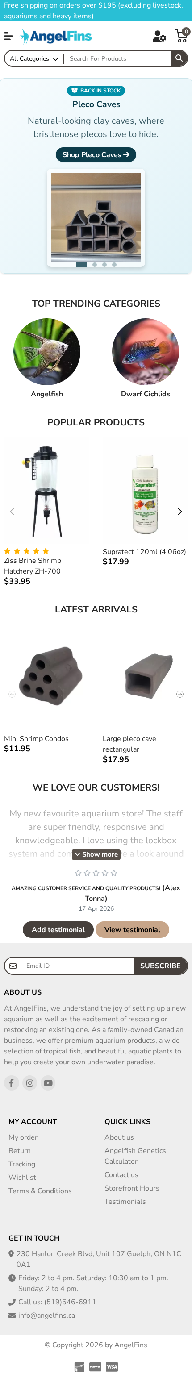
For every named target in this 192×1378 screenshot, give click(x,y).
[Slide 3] (104, 264)
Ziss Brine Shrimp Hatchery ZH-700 (32, 566)
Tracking (21, 1164)
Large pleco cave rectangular (129, 744)
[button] (8, 36)
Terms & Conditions (40, 1191)
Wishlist (22, 1177)
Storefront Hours (131, 1188)
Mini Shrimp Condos (36, 739)
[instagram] (30, 1083)
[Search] (179, 58)
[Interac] (78, 1367)
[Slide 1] (78, 264)
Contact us (121, 1175)
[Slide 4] (114, 264)
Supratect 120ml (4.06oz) (144, 552)
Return (19, 1151)
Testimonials (125, 1202)
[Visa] (113, 1367)
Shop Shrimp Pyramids (92, 155)
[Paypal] (95, 1367)
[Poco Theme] (56, 35)
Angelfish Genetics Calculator (135, 1156)
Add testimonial (58, 930)
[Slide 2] (91, 264)
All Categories (29, 58)
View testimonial (132, 930)
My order (23, 1137)
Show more (99, 854)
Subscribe (160, 966)
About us (119, 1137)
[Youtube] (48, 1083)
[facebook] (11, 1083)
